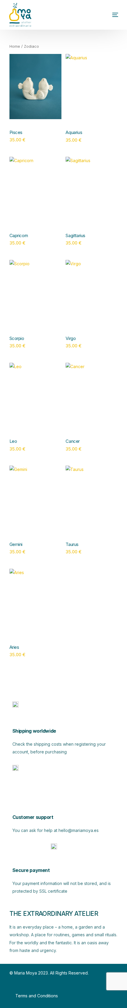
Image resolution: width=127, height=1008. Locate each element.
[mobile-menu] (106, 15)
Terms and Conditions (36, 995)
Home (14, 46)
